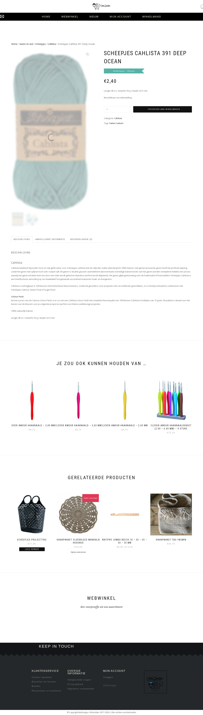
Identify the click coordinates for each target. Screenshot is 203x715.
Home (46, 16)
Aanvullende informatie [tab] (50, 239)
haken (112, 123)
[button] (202, 6)
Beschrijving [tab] (22, 239)
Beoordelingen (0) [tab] (81, 239)
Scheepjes (40, 43)
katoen (120, 123)
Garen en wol (26, 43)
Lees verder (32, 549)
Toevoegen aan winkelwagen (164, 109)
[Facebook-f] (119, 646)
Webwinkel (69, 16)
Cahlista (52, 43)
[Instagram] (129, 646)
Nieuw (94, 16)
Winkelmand (151, 16)
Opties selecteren (78, 552)
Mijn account (120, 16)
